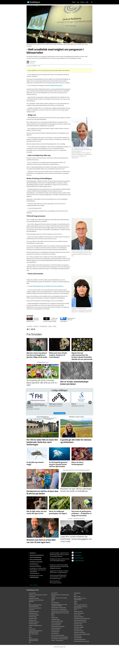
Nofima (52, 615)
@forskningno (78, 552)
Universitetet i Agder (78, 623)
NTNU (52, 600)
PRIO (75, 594)
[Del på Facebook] (28, 329)
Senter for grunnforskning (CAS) (80, 604)
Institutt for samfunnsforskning (35, 625)
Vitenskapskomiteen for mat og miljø (81, 641)
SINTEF (75, 603)
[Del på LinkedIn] (32, 329)
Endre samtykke (34, 585)
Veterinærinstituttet (78, 637)
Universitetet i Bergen (78, 625)
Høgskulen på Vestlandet (34, 621)
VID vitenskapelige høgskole (79, 639)
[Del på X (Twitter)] (30, 329)
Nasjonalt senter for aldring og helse (58, 607)
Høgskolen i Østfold (33, 618)
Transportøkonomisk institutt (80, 620)
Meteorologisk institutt (33, 633)
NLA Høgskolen (54, 593)
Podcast (82, 2)
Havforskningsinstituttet (34, 614)
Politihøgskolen (77, 593)
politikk (35, 326)
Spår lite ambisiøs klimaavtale (53, 85)
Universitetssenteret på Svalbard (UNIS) (82, 634)
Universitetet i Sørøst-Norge (79, 632)
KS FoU (30, 627)
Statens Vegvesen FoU (78, 611)
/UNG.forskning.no (79, 558)
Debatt (73, 2)
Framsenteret (31, 609)
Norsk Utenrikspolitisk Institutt (57, 635)
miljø (50, 326)
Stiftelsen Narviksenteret (79, 613)
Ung (78, 2)
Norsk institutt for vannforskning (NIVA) (59, 638)
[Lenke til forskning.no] (48, 1)
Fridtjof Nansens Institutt (34, 611)
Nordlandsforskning (55, 619)
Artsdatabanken (32, 596)
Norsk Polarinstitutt (55, 629)
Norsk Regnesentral (55, 631)
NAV (30, 635)
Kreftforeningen (32, 628)
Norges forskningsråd (55, 624)
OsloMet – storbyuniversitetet (57, 640)
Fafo (30, 603)
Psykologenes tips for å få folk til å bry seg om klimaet (48, 286)
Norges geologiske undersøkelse (58, 626)
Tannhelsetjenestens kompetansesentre (82, 618)
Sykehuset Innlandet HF (78, 616)
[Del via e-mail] (34, 329)
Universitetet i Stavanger (79, 630)
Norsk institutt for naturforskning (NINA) (59, 636)
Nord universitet (54, 617)
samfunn (29, 326)
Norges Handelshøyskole (56, 622)
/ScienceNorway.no (79, 560)
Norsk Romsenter (55, 633)
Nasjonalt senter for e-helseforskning (59, 609)
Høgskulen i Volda (32, 620)
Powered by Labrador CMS (59, 646)
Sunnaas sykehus (77, 614)
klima (54, 326)
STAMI (75, 609)
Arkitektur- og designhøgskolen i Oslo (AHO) (38, 594)
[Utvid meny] (91, 2)
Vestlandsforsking (77, 635)
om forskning (43, 326)
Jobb (87, 2)
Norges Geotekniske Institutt (57, 621)
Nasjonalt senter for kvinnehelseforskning (59, 611)
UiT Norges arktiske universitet (80, 621)
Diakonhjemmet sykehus (34, 598)
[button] (29, 402)
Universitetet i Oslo (78, 628)
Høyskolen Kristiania (33, 623)
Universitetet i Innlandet (79, 627)
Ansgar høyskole (32, 593)
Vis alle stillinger (59, 413)
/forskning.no (77, 555)
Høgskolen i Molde (33, 616)
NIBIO (30, 637)
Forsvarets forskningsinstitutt (35, 607)
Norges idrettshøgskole (56, 628)
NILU (30, 642)
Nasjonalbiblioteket (55, 602)
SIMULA (75, 601)
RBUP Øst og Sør (77, 596)
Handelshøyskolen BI (33, 613)
